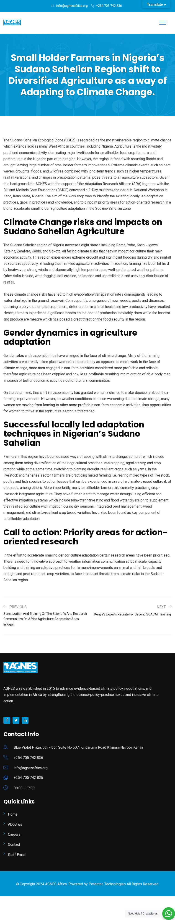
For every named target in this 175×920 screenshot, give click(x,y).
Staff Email (17, 855)
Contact (14, 844)
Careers (14, 834)
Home (13, 814)
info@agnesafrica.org (72, 6)
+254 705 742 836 (109, 6)
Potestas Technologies (108, 884)
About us (15, 824)
